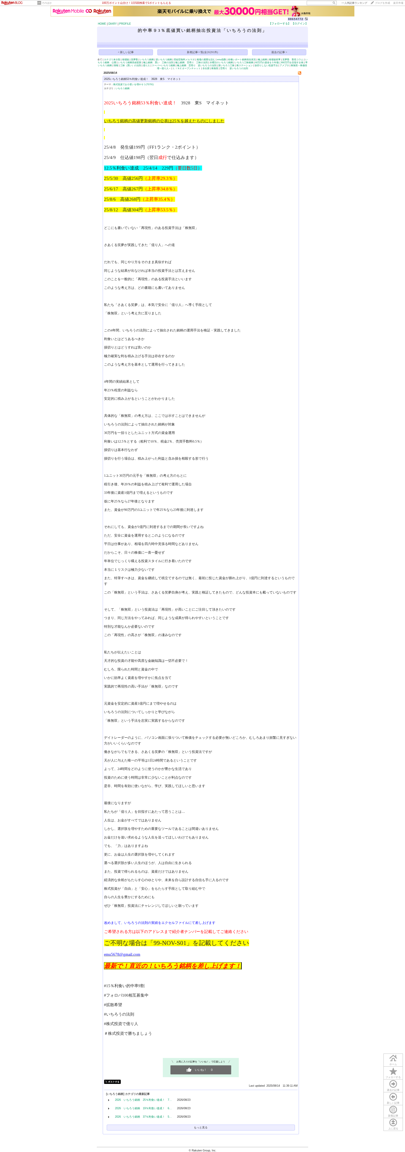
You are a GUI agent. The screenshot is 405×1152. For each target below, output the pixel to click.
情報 (116, 65)
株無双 (214, 68)
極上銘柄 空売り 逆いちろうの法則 (196, 65)
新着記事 (393, 1115)
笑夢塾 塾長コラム (292, 59)
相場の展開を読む (206, 59)
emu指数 (221, 59)
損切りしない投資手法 (266, 65)
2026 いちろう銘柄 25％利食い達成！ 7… (143, 1099)
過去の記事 (393, 1090)
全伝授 (205, 68)
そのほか (47, 2)
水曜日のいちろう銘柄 (221, 62)
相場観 (125, 59)
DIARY (112, 23)
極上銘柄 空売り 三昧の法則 (191, 62)
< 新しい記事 (126, 52)
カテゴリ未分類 (112, 59)
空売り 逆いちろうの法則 (234, 68)
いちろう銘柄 (147, 59)
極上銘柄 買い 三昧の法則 (158, 62)
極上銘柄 (262, 59)
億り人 (146, 65)
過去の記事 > (279, 52)
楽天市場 (398, 2)
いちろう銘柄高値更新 (129, 62)
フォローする (393, 1077)
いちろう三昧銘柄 (244, 62)
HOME (102, 23)
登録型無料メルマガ (184, 59)
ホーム (393, 1064)
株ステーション (244, 65)
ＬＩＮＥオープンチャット (187, 68)
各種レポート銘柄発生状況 (242, 59)
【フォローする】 (280, 23)
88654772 (295, 19)
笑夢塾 (134, 59)
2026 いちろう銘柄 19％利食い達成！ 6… (143, 1108)
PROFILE (125, 23)
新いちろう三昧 (226, 65)
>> (354, 2)
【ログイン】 (300, 23)
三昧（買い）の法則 (130, 65)
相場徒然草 (275, 59)
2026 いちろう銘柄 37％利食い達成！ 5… (143, 1116)
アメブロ (284, 65)
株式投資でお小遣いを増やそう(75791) (133, 84)
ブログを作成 (382, 2)
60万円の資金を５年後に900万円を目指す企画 (279, 62)
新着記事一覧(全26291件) (202, 52)
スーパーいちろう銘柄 (163, 65)
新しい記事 (393, 1102)
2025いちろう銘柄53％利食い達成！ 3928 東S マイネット (142, 79)
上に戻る (393, 1128)
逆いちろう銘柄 (164, 59)
